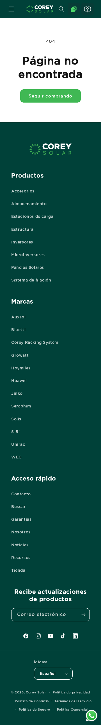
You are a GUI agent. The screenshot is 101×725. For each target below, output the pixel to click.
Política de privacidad (71, 692)
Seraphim (21, 406)
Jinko (17, 393)
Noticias (20, 545)
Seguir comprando (50, 96)
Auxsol (18, 317)
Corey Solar (36, 692)
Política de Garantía (32, 701)
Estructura (22, 229)
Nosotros (21, 532)
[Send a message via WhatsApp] (91, 715)
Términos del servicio (73, 701)
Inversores (22, 242)
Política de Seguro (34, 709)
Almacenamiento (29, 203)
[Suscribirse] (83, 614)
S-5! (15, 431)
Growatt (20, 355)
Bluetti (18, 329)
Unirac (18, 444)
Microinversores (28, 254)
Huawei (19, 380)
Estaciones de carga (32, 216)
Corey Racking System (34, 342)
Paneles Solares (27, 267)
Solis (16, 419)
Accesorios (23, 191)
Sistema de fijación (31, 280)
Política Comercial (72, 709)
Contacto (21, 494)
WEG (16, 457)
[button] (11, 9)
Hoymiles (21, 368)
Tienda (18, 570)
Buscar (18, 506)
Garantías (21, 519)
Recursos (21, 557)
